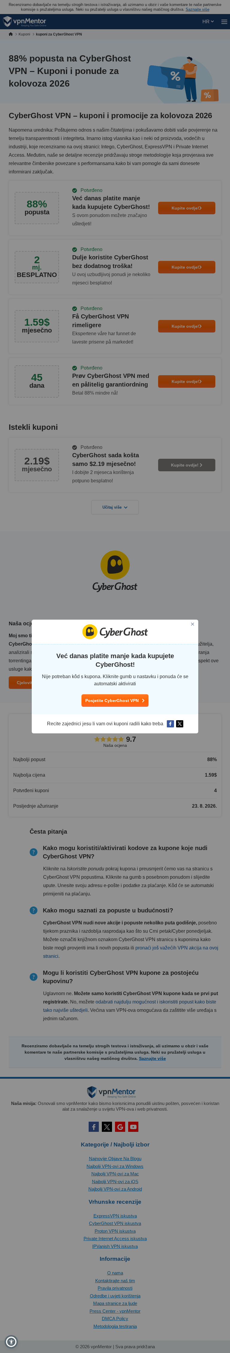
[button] (11, 1342)
